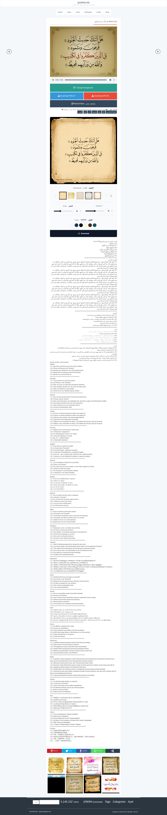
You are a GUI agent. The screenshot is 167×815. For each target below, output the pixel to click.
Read (107, 12)
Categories (119, 801)
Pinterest (55, 750)
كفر (85, 112)
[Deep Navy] (76, 225)
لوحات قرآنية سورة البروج (99, 109)
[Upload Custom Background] (111, 196)
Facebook (84, 750)
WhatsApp (99, 750)
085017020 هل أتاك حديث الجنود (106, 21)
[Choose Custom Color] (72, 225)
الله (104, 112)
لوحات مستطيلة (68, 109)
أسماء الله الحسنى (111, 112)
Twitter (70, 750)
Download (85, 233)
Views (78, 12)
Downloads (88, 12)
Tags (108, 801)
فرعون (94, 112)
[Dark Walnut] (90, 225)
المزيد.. (80, 112)
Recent (60, 12)
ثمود (99, 112)
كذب (89, 112)
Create (99, 12)
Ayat (130, 801)
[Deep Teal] (94, 225)
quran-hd (124, 811)
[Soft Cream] (85, 225)
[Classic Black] (81, 225)
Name (69, 12)
